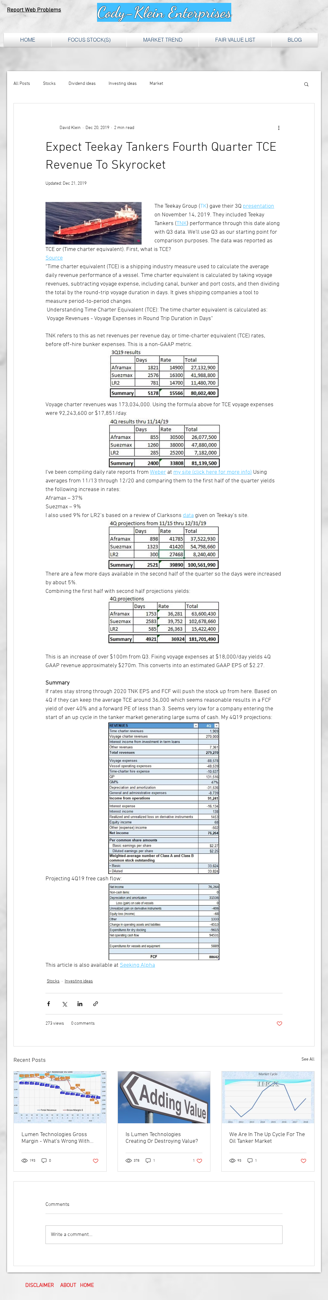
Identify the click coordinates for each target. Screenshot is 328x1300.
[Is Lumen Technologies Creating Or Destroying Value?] (164, 1097)
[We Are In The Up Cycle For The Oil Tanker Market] (268, 1097)
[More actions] (279, 128)
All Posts (21, 83)
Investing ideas (123, 83)
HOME (87, 1285)
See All (308, 1059)
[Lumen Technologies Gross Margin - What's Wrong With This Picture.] (60, 1097)
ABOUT (68, 1285)
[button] (306, 83)
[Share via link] (96, 1004)
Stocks (49, 83)
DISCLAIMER (39, 1285)
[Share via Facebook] (48, 1004)
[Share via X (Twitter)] (64, 1004)
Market (156, 83)
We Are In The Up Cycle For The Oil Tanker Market (267, 1138)
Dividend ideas (82, 83)
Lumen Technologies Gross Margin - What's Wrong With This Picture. (55, 1138)
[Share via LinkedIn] (80, 1004)
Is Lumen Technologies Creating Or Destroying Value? (162, 1138)
